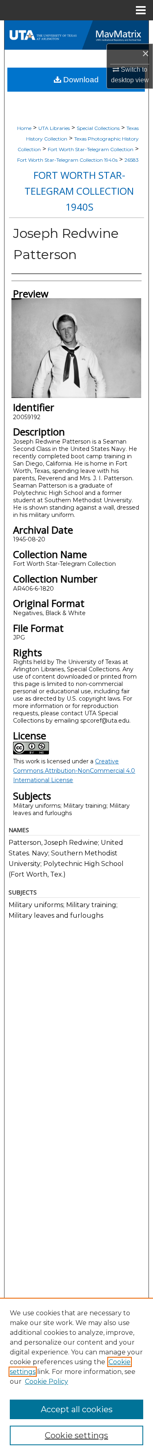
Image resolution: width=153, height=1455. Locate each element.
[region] (76, 1376)
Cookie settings (76, 1435)
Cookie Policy (46, 1381)
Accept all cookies (77, 1409)
